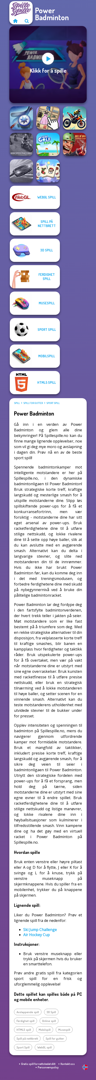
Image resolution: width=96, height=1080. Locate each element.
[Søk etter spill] (27, 20)
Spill (17, 403)
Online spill (49, 1021)
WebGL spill (44, 1047)
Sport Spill (53, 403)
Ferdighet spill (25, 1021)
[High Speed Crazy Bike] (21, 144)
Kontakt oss (68, 1064)
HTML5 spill (24, 1029)
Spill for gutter (33, 403)
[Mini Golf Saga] (48, 144)
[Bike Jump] (74, 118)
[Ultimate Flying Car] (21, 170)
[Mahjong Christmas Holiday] (48, 170)
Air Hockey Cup (36, 934)
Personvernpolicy (48, 1067)
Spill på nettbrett (27, 1038)
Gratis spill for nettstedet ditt (38, 1064)
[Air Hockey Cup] (21, 118)
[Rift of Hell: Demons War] (74, 144)
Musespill (64, 1029)
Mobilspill (45, 1029)
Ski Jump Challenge (40, 929)
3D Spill (51, 1012)
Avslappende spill (28, 1012)
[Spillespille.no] (15, 20)
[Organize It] (48, 118)
